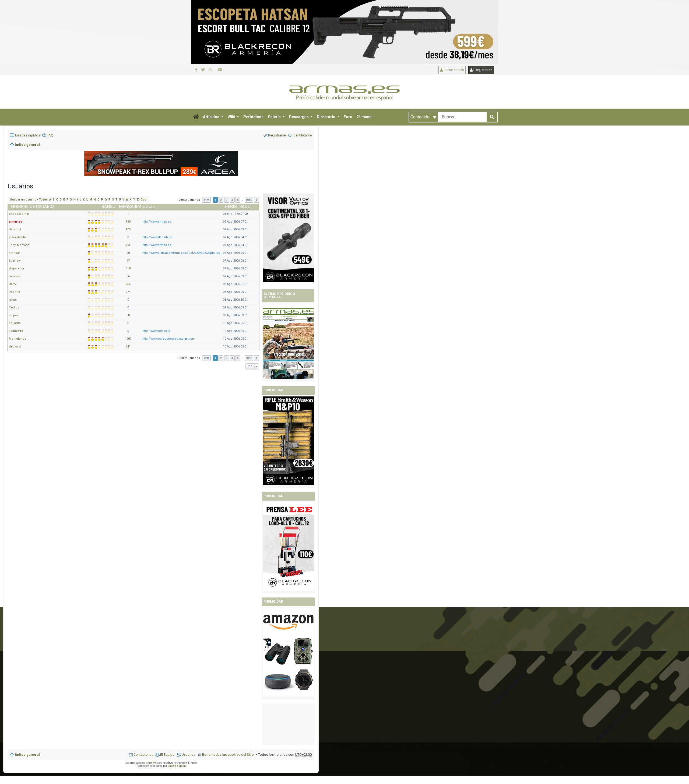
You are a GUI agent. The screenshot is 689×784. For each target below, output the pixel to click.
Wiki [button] (232, 117)
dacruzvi (15, 229)
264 (128, 284)
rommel (14, 276)
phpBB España (177, 765)
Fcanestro (16, 331)
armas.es (15, 221)
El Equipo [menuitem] (167, 755)
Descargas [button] (299, 117)
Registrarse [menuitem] (277, 135)
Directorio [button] (326, 117)
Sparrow (14, 260)
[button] (196, 117)
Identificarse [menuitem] (302, 135)
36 (128, 276)
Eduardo (15, 323)
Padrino (14, 292)
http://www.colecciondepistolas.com (168, 338)
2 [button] (221, 199)
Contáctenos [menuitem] (143, 755)
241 (128, 346)
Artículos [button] (211, 117)
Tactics (14, 307)
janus (13, 299)
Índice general (27, 755)
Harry (12, 284)
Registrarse (483, 70)
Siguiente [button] (256, 200)
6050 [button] (249, 199)
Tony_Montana (19, 245)
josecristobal (18, 237)
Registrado (238, 206)
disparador (16, 268)
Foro (348, 117)
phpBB (150, 762)
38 (128, 315)
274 (128, 292)
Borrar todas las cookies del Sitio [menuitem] (228, 755)
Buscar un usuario (23, 199)
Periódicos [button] (253, 117)
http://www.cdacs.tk (156, 331)
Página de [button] (206, 200)
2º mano (364, 117)
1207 (128, 338)
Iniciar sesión (453, 70)
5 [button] (238, 199)
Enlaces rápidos (27, 135)
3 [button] (226, 199)
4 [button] (232, 199)
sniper (13, 315)
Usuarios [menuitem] (188, 755)
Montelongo (17, 338)
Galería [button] (275, 117)
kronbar (14, 253)
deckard (15, 346)
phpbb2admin (19, 214)
